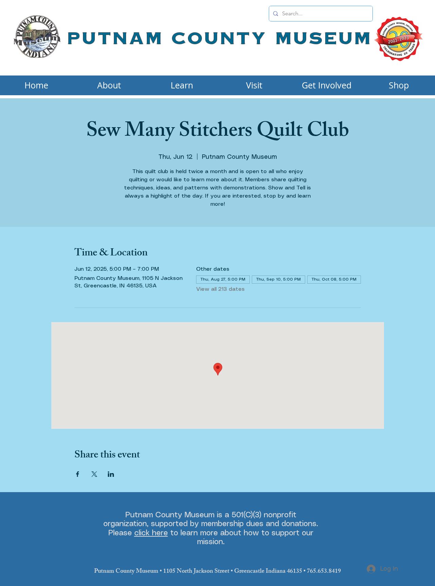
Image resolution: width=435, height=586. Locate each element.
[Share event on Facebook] (77, 474)
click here (151, 533)
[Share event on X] (94, 474)
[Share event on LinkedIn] (111, 474)
